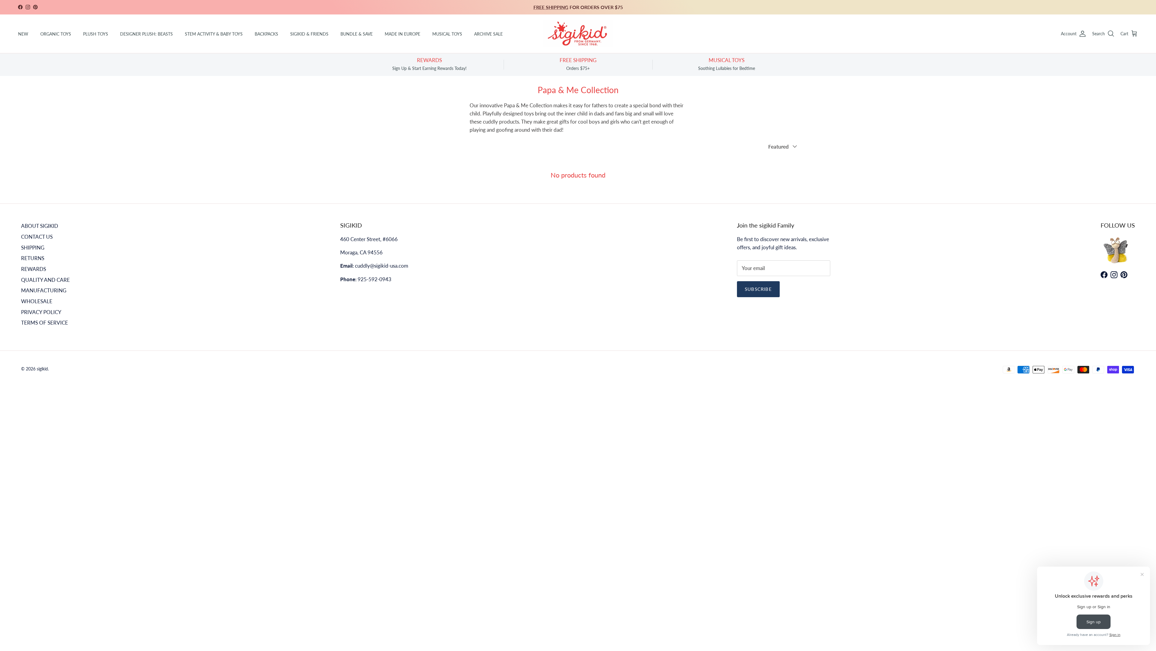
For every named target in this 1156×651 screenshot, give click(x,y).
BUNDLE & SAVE (356, 33)
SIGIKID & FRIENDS (309, 33)
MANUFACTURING (43, 290)
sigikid (42, 368)
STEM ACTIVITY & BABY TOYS (214, 33)
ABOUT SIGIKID (39, 226)
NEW (23, 33)
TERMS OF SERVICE (44, 322)
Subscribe (758, 289)
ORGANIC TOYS (55, 33)
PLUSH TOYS (95, 33)
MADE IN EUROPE (402, 33)
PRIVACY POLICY (41, 312)
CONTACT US (37, 237)
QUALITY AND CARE (45, 280)
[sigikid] (578, 33)
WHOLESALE (36, 301)
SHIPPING (32, 247)
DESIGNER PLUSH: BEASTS (146, 33)
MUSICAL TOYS (447, 33)
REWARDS (33, 269)
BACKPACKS (266, 33)
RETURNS (32, 258)
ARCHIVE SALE (488, 33)
